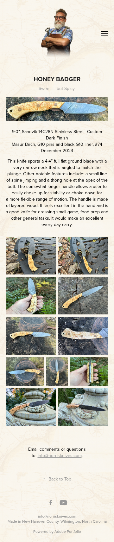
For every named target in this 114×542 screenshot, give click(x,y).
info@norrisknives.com (57, 516)
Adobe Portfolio (67, 531)
